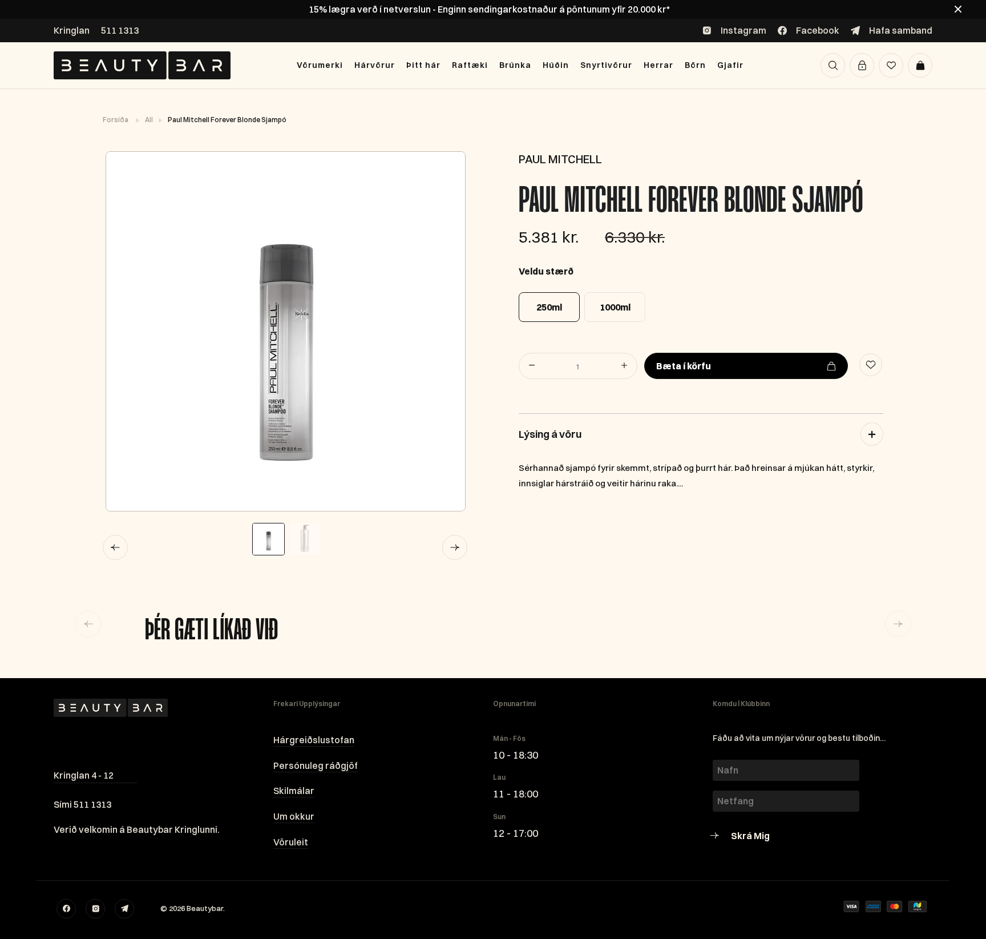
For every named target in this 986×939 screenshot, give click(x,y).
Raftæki (470, 65)
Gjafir (730, 65)
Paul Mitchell (560, 159)
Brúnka (515, 65)
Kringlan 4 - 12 (84, 775)
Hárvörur (374, 65)
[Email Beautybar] (124, 908)
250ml (549, 307)
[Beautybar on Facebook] (66, 908)
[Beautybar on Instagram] (95, 908)
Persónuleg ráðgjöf (315, 765)
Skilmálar (293, 790)
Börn (695, 65)
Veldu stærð (546, 271)
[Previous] (115, 547)
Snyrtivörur (606, 65)
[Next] (454, 547)
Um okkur (293, 816)
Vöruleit (290, 842)
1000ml (615, 307)
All (149, 119)
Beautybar (205, 908)
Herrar (658, 65)
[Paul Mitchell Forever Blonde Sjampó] (285, 331)
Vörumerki (320, 65)
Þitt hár (423, 65)
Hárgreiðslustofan (313, 739)
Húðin (556, 65)
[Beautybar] (142, 65)
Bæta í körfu (683, 366)
